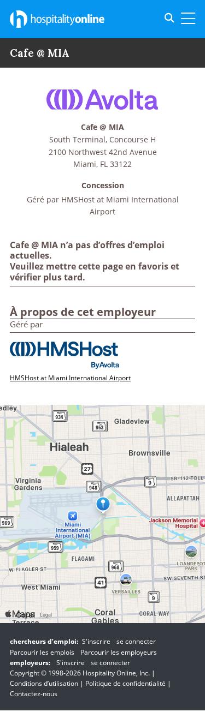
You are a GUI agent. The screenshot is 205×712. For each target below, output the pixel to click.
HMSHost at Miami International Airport (70, 377)
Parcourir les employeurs (118, 652)
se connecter (136, 641)
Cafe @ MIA (102, 127)
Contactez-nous (33, 693)
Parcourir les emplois (42, 652)
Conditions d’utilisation (44, 683)
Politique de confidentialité (125, 683)
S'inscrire (96, 641)
